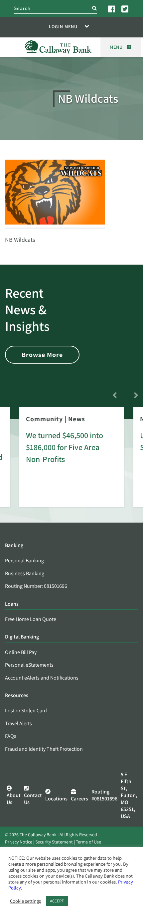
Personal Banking (24, 560)
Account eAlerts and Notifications (41, 677)
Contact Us (33, 799)
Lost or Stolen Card (26, 710)
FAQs (10, 736)
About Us (14, 799)
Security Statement (54, 842)
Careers (79, 798)
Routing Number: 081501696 (36, 586)
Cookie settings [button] (25, 901)
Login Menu (63, 26)
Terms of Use (88, 842)
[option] (72, 461)
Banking (14, 545)
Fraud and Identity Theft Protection (44, 748)
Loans (12, 604)
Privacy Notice (18, 842)
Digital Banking (22, 637)
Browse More (42, 354)
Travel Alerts (18, 723)
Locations (56, 798)
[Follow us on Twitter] (125, 9)
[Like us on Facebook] (112, 9)
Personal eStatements (29, 664)
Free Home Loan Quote (30, 619)
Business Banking (24, 573)
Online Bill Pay (21, 652)
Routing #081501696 (104, 795)
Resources (16, 695)
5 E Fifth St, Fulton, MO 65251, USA (129, 795)
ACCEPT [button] (57, 901)
